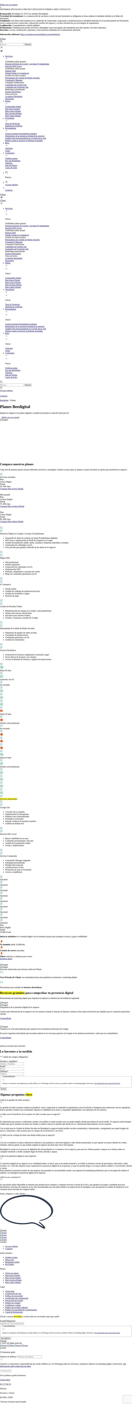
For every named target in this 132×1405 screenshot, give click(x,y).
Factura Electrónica (13, 92)
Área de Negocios (12, 123)
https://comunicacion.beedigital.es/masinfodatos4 (40, 34)
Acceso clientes (6, 390)
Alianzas (8, 163)
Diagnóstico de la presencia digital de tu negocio (24, 136)
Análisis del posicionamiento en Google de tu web (25, 138)
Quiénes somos (11, 158)
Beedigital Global (12, 1262)
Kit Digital (9, 1264)
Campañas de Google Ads (15, 85)
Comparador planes (13, 106)
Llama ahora (5, 1380)
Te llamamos (6, 1371)
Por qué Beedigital (12, 161)
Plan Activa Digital (13, 111)
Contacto (3, 396)
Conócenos (9, 153)
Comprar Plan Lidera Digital (11, 521)
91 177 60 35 (5, 1384)
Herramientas (10, 128)
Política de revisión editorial (16, 1307)
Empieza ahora (6, 959)
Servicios (9, 56)
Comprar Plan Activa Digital (11, 489)
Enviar (3, 1089)
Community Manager (14, 80)
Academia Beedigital (13, 96)
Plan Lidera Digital (13, 116)
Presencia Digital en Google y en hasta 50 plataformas (27, 64)
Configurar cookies (13, 1305)
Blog (7, 143)
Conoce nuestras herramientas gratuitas (21, 134)
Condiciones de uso (13, 1293)
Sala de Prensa (11, 165)
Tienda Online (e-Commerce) (17, 73)
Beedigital (4, 400)
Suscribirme (5, 1338)
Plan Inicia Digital (12, 109)
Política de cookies (12, 1303)
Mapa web (9, 1260)
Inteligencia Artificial (13, 126)
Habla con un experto (9, 5)
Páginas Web (10, 71)
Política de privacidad (14, 1296)
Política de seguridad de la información (21, 1310)
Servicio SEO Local (13, 66)
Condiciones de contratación (16, 1298)
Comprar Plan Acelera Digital (12, 506)
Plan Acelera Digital (13, 113)
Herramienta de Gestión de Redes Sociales (22, 78)
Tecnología (9, 118)
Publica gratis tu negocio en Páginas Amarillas (24, 140)
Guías (7, 151)
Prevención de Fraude (14, 1300)
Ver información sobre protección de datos (107, 1083)
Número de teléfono (9, 1357)
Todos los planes (12, 1273)
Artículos (9, 148)
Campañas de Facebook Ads (16, 87)
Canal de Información (14, 1312)
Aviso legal (9, 1291)
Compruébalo (5, 1018)
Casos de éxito (11, 168)
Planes (7, 101)
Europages (9, 99)
